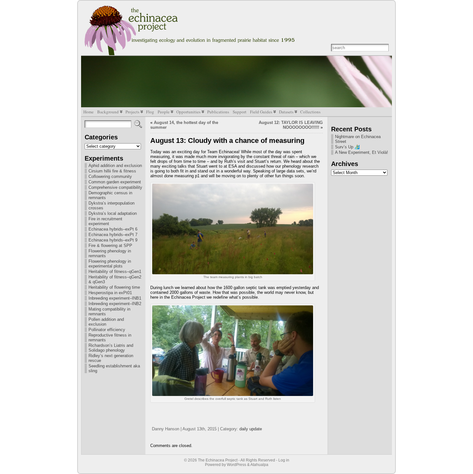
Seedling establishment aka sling (114, 368)
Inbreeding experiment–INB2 (114, 303)
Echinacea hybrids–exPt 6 (112, 229)
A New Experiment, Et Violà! (361, 152)
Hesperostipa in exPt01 (110, 292)
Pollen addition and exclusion (106, 322)
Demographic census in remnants (110, 195)
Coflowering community (110, 176)
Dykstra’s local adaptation (112, 213)
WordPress (236, 464)
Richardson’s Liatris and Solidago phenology (110, 348)
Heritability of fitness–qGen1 (114, 271)
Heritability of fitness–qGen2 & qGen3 (114, 279)
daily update (250, 428)
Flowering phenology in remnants (109, 253)
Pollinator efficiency (106, 329)
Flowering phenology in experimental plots (109, 263)
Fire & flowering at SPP (110, 245)
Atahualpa (259, 464)
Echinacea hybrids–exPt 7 (112, 234)
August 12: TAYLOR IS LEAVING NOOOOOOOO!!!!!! (291, 125)
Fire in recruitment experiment (105, 221)
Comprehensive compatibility (115, 187)
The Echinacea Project (217, 460)
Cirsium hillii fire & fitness (112, 171)
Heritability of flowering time (114, 287)
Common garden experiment (114, 182)
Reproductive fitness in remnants (109, 337)
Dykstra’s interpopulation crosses (111, 205)
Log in (283, 460)
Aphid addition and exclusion (115, 165)
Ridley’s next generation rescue (110, 358)
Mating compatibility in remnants (109, 311)
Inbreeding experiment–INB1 (114, 298)
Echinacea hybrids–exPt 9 (112, 240)
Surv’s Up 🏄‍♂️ (347, 147)
